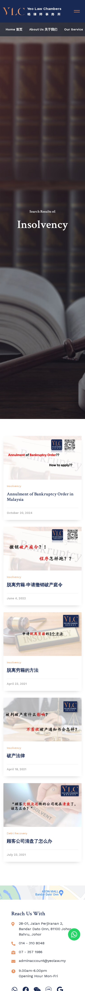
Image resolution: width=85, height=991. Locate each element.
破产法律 (16, 756)
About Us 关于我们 (43, 29)
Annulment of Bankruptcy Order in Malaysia (40, 496)
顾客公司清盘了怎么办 (29, 841)
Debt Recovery (17, 833)
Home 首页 (14, 29)
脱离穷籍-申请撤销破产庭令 (35, 585)
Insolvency (14, 486)
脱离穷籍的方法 (23, 670)
